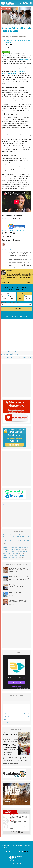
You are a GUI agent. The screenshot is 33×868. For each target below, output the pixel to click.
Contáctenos (26, 848)
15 (28, 710)
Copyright (19, 848)
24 (8, 716)
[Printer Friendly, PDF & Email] (6, 51)
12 (16, 710)
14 (24, 710)
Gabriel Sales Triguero (24, 41)
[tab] (9, 812)
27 (20, 716)
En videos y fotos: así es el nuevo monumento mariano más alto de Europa (19, 593)
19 (16, 713)
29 (28, 716)
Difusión (5, 848)
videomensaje (6, 55)
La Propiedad (18, 845)
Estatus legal (12, 848)
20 (20, 713)
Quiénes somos (6, 845)
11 (12, 710)
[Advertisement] (16, 339)
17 (8, 713)
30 (5, 719)
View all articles (6, 249)
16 (5, 713)
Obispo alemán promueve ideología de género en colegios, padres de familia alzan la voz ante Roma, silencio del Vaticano (18, 602)
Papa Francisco (5, 8)
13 (20, 710)
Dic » (7, 722)
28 (24, 716)
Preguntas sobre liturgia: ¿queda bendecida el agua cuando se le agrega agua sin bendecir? (18, 570)
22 (28, 713)
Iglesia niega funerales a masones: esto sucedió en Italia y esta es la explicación (18, 585)
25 (12, 716)
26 (16, 716)
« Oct (4, 722)
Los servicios (26, 845)
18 (12, 713)
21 (24, 713)
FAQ (13, 845)
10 (8, 710)
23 (5, 716)
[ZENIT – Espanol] (9, 3)
